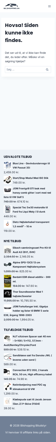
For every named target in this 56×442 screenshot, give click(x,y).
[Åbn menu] (49, 6)
